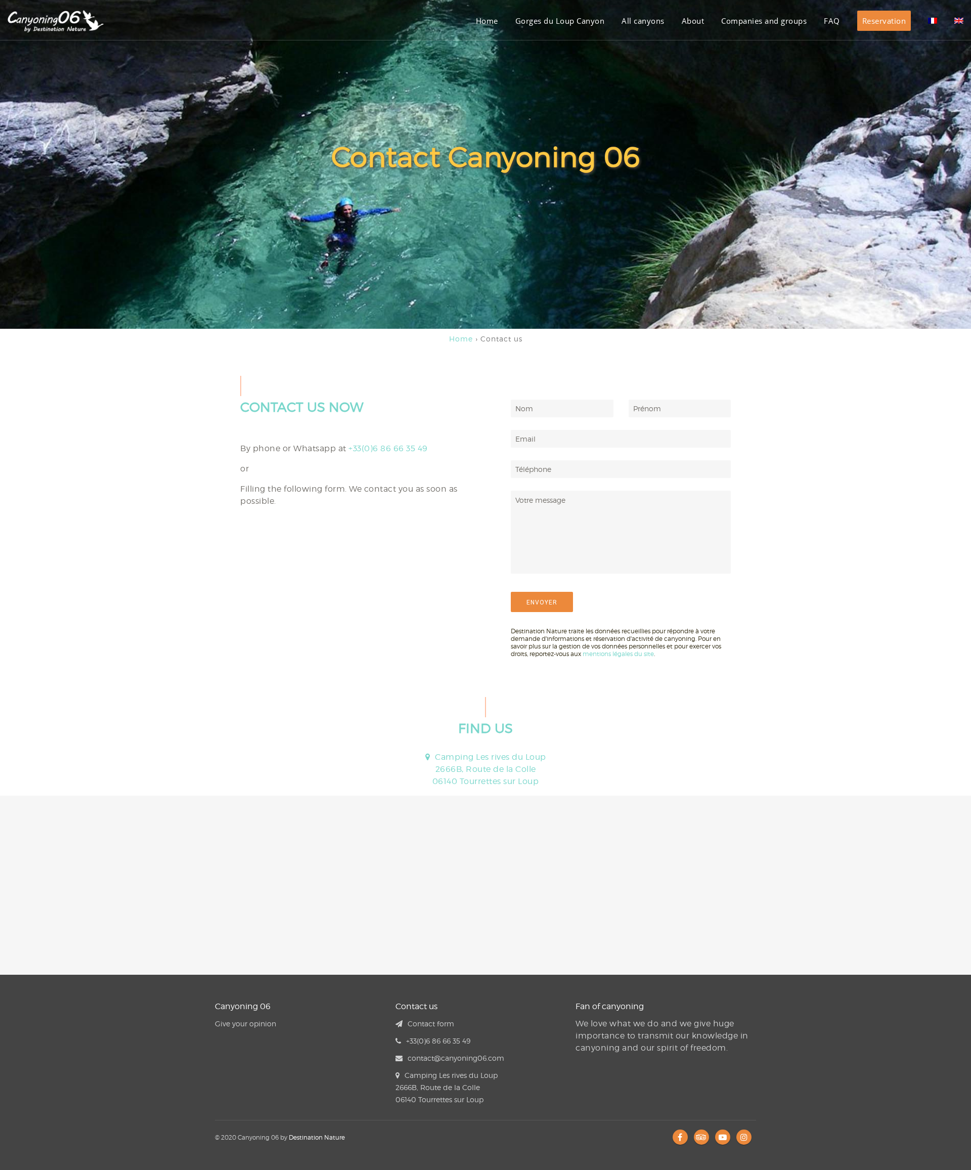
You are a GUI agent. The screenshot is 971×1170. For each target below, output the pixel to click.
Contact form (431, 1023)
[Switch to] (932, 21)
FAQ (832, 21)
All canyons (643, 21)
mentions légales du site (618, 654)
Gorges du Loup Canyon (560, 21)
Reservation (884, 21)
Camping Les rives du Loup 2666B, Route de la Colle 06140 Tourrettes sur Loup (489, 769)
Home (487, 21)
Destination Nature (317, 1137)
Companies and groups (764, 21)
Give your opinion (245, 1023)
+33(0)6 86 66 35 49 (388, 448)
